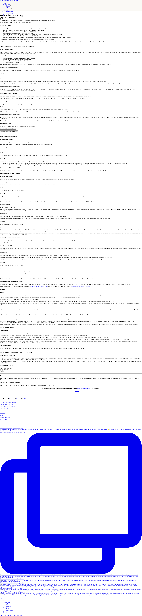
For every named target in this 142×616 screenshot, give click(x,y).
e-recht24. (77, 391)
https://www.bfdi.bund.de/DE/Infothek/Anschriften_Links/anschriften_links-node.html (67, 43)
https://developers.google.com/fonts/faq (38, 286)
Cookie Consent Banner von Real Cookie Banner (11, 615)
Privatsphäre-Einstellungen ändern (8, 128)
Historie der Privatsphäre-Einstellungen (9, 131)
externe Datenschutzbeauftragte (83, 388)
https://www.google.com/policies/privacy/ (80, 286)
